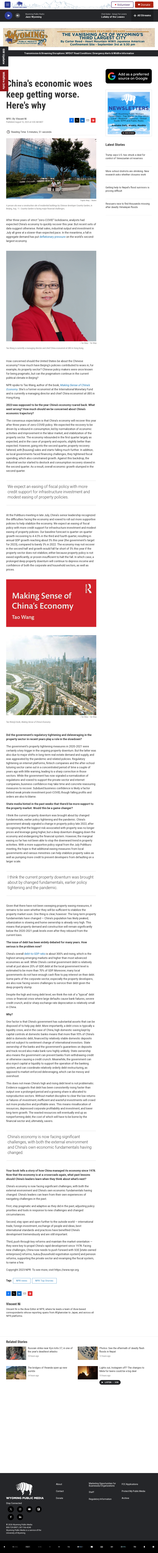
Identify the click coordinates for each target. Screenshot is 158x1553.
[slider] (22, 15)
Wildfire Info (4, 80)
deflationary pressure (52, 236)
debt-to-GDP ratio (34, 953)
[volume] (17, 15)
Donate (145, 4)
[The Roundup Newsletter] (129, 113)
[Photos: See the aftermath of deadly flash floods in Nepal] (88, 1353)
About (59, 1484)
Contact (60, 1491)
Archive (125, 1498)
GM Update (4, 56)
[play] (8, 15)
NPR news (21, 1280)
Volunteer (123, 5)
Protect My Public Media (133, 1491)
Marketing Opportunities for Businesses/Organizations (102, 1484)
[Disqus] (79, 1431)
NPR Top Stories (44, 1280)
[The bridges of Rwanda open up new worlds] (16, 1372)
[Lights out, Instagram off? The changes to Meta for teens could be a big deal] (88, 1372)
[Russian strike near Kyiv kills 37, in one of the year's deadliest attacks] (16, 1353)
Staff (91, 1492)
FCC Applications (130, 1484)
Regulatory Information (100, 1499)
